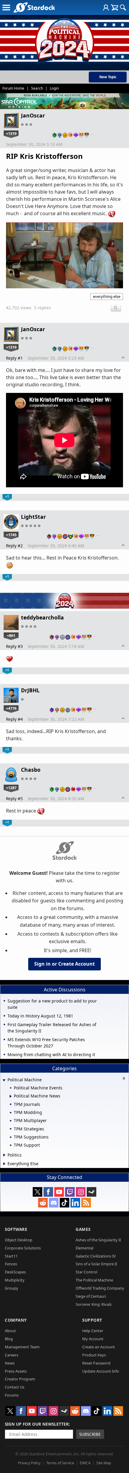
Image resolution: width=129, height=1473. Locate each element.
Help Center (92, 1330)
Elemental (84, 1248)
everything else (106, 296)
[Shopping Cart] (114, 7)
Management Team (22, 1347)
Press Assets (16, 1371)
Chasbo (30, 769)
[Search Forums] (123, 7)
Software (16, 1229)
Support (92, 1320)
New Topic (107, 77)
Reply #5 (14, 798)
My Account (93, 1338)
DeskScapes (15, 1272)
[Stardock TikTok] (64, 1202)
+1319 (11, 133)
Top (123, 358)
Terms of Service (60, 1463)
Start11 (11, 1256)
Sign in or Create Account (64, 964)
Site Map (103, 1463)
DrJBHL (30, 690)
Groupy (11, 1288)
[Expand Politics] (4, 1155)
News (10, 1363)
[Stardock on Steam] (91, 1191)
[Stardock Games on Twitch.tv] (69, 1191)
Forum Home (13, 88)
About (10, 1330)
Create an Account (98, 1347)
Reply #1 (14, 358)
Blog (9, 1338)
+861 (11, 635)
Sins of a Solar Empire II (96, 1264)
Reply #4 (14, 719)
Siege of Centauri (91, 1296)
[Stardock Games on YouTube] (59, 1191)
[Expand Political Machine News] (11, 1096)
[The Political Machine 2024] (64, 39)
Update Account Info (100, 1371)
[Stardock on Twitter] (37, 1191)
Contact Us (14, 1387)
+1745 (11, 534)
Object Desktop (18, 1240)
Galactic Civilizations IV (96, 1256)
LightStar (33, 516)
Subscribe (90, 1434)
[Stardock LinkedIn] (75, 1202)
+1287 (11, 787)
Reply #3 (14, 646)
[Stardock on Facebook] (48, 1191)
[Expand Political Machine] (3, 1080)
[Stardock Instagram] (80, 1191)
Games (83, 1229)
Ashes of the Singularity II (98, 1240)
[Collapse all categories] (124, 1078)
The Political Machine (94, 1280)
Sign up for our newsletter (37, 1424)
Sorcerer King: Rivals (94, 1304)
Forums (12, 1395)
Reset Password (96, 1363)
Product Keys (94, 1355)
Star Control (86, 1272)
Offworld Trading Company (100, 1288)
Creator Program (20, 1379)
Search (37, 88)
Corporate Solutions (23, 1248)
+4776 (11, 708)
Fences (11, 1264)
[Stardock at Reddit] (43, 1202)
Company (16, 1320)
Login (54, 88)
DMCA (85, 1463)
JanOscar (33, 115)
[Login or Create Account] (106, 7)
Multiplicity (15, 1280)
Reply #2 (14, 545)
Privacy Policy (29, 1463)
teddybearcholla (42, 617)
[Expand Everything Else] (4, 1163)
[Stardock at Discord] (53, 1202)
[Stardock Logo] (34, 7)
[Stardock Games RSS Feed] (86, 1202)
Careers (11, 1355)
